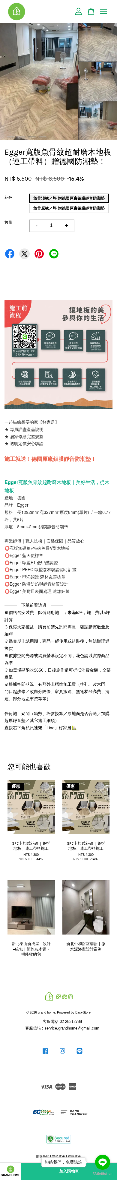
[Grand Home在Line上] (79, 1054)
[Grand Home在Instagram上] (62, 1054)
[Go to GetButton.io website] (102, 1174)
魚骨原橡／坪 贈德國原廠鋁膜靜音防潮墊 (69, 208)
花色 (8, 197)
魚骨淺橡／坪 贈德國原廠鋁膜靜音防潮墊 (69, 198)
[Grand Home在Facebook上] (45, 1054)
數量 (8, 222)
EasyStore (83, 1012)
